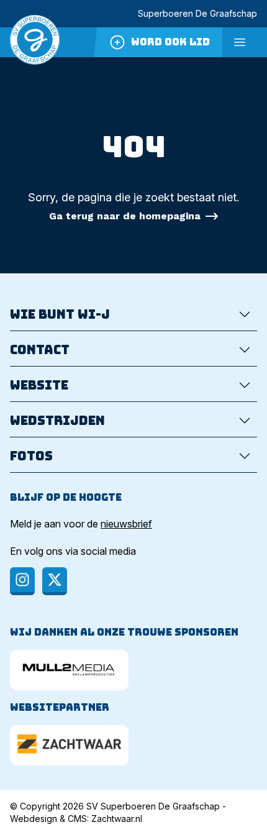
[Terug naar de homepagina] (35, 42)
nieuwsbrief (126, 524)
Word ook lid (170, 41)
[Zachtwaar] (69, 745)
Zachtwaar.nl (116, 818)
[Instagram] (22, 581)
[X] (54, 581)
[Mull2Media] (69, 670)
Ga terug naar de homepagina (125, 216)
